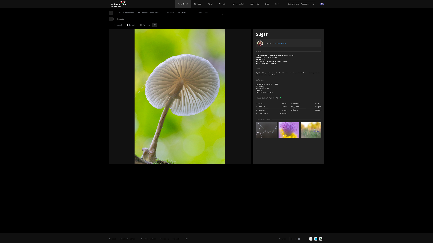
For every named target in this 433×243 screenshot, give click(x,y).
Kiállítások (198, 4)
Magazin (222, 4)
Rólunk (210, 4)
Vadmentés (254, 4)
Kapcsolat (112, 239)
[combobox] (124, 12)
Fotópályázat (183, 4)
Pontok (132, 25)
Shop (267, 4)
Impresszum (164, 239)
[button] (301, 4)
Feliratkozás (283, 239)
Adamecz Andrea (279, 43)
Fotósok (146, 25)
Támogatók (176, 239)
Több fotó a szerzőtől (263, 119)
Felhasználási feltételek (128, 239)
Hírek (277, 4)
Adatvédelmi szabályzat (148, 239)
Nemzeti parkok (238, 4)
